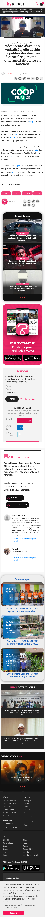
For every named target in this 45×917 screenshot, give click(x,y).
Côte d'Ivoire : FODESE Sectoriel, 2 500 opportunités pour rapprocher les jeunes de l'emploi (21, 11)
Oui (9, 386)
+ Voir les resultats (27, 399)
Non (9, 389)
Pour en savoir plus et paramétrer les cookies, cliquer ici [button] (19, 906)
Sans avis (11, 392)
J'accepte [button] (13, 913)
